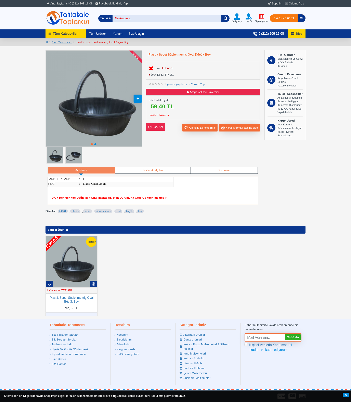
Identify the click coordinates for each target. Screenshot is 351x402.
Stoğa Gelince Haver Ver (204, 92)
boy (140, 211)
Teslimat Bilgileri (152, 170)
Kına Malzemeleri (62, 42)
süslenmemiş (103, 211)
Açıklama (81, 170)
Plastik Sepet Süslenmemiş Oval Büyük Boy (71, 299)
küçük (129, 211)
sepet (87, 211)
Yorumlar (224, 170)
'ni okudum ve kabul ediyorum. (270, 347)
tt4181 (62, 211)
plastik (75, 211)
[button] (50, 99)
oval (118, 211)
